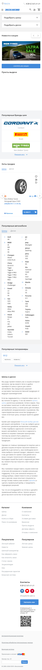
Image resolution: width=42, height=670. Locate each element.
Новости (5, 547)
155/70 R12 (7, 359)
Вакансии (25, 522)
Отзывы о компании (30, 532)
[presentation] (33, 35)
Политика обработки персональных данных (17, 642)
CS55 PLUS (11, 260)
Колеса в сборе (7, 518)
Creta (10, 332)
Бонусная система (9, 575)
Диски (4, 515)
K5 (26, 274)
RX (8, 293)
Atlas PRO (11, 311)
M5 (9, 247)
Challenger (12, 285)
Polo (26, 317)
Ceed (27, 272)
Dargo (10, 317)
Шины (4, 512)
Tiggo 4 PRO (12, 272)
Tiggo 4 (10, 270)
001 (26, 334)
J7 (26, 239)
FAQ (3, 568)
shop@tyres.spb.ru (27, 596)
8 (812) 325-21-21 (33, 3)
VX (8, 295)
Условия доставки (29, 518)
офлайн (32, 480)
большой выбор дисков (29, 422)
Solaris (10, 334)
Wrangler (28, 245)
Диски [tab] (11, 169)
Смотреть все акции (21, 66)
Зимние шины (27, 547)
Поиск (24, 662)
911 (26, 298)
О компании (26, 512)
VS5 (26, 258)
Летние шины (27, 544)
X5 (8, 249)
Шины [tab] (4, 169)
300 (26, 304)
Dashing (28, 250)
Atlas (9, 309)
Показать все (20, 154)
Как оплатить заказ (9, 557)
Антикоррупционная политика (12, 636)
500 (26, 306)
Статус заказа (7, 561)
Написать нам (29, 602)
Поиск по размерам (9, 522)
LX (8, 291)
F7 (8, 319)
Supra (27, 312)
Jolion (10, 326)
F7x (9, 322)
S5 (26, 292)
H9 (9, 324)
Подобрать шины (12, 17)
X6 (8, 252)
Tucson (10, 337)
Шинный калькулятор (10, 551)
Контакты (25, 515)
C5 (26, 290)
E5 (26, 264)
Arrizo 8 (10, 265)
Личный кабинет (8, 544)
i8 (8, 245)
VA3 (26, 256)
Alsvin (10, 257)
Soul (26, 277)
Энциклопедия (7, 564)
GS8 (9, 303)
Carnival (28, 270)
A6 (8, 239)
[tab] (4, 231)
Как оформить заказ (9, 554)
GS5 (9, 301)
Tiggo (10, 268)
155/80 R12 (17, 359)
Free (26, 328)
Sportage (28, 279)
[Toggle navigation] (2, 9)
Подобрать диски (12, 25)
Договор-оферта (28, 529)
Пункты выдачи (28, 525)
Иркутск (7, 3)
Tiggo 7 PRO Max (12, 278)
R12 (5, 355)
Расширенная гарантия (11, 571)
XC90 (27, 323)
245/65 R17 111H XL (12, 203)
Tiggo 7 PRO (12, 275)
